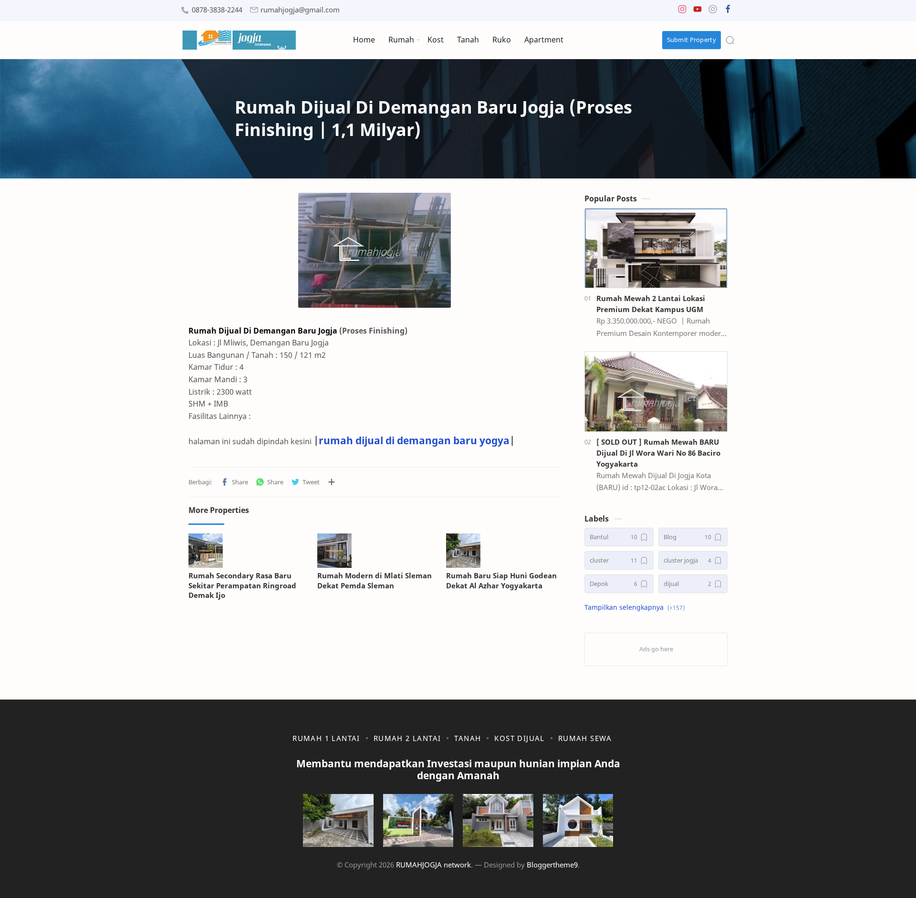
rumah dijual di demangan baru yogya (414, 440)
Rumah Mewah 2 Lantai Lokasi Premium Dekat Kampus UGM (650, 303)
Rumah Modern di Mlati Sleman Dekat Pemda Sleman (374, 580)
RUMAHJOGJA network (433, 864)
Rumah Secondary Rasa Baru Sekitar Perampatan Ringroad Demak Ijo (242, 585)
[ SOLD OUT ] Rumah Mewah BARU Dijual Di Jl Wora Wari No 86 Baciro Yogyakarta (658, 453)
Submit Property (692, 39)
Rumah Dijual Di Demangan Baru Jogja (262, 330)
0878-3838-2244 (217, 9)
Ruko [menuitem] (501, 39)
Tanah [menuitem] (468, 39)
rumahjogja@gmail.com (300, 9)
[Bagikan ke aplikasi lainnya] (331, 482)
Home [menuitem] (364, 39)
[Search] (730, 40)
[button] (682, 11)
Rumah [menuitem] (401, 39)
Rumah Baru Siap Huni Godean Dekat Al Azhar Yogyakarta (501, 580)
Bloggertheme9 (552, 864)
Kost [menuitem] (435, 39)
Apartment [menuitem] (543, 39)
